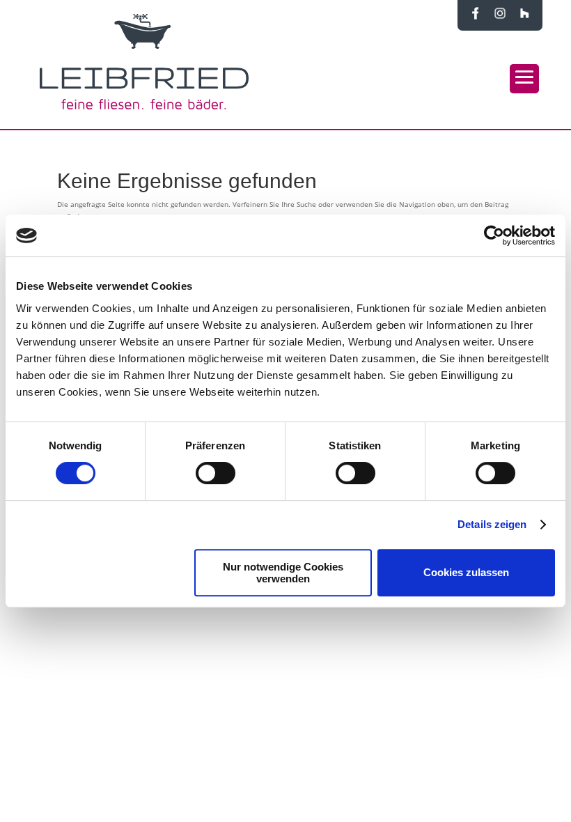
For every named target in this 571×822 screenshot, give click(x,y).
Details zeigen (491, 524)
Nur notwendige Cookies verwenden (283, 572)
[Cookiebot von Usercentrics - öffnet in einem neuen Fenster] (494, 235)
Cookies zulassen (466, 572)
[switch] (215, 473)
